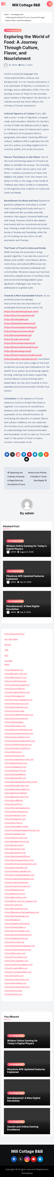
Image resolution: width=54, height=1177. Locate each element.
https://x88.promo (13, 752)
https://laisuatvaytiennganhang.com (21, 912)
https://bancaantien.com (16, 707)
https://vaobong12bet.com (17, 737)
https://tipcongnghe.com (16, 960)
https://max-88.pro (13, 822)
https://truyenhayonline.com (17, 972)
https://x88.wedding (13, 722)
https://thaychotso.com (15, 837)
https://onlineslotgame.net (17, 685)
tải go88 (8, 660)
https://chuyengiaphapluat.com (19, 875)
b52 (6, 655)
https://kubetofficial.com (16, 811)
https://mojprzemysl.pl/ (17, 339)
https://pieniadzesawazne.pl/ (19, 323)
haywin (7, 644)
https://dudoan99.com (15, 778)
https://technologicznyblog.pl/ (20, 327)
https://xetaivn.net (13, 994)
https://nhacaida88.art (15, 774)
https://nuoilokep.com (14, 834)
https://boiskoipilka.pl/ (16, 319)
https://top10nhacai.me (15, 681)
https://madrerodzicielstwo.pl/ (20, 359)
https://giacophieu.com (15, 897)
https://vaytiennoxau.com (16, 979)
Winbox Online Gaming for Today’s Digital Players (22, 1042)
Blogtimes (41, 1169)
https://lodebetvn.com (15, 815)
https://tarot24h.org (14, 942)
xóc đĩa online (11, 639)
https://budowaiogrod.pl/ (17, 351)
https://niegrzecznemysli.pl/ (19, 331)
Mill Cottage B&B (26, 5)
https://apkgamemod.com (16, 841)
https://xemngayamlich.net (17, 987)
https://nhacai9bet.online (16, 826)
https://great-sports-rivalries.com (20, 901)
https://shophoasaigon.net (17, 930)
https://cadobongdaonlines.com (19, 740)
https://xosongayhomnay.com (18, 733)
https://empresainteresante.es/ (21, 347)
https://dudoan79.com (15, 770)
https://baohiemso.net (15, 852)
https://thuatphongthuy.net (17, 949)
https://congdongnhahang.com (19, 878)
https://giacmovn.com (14, 893)
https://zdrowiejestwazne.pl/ (19, 343)
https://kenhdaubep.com (16, 908)
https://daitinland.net (14, 889)
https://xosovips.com (14, 755)
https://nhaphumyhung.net (17, 923)
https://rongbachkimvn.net (17, 692)
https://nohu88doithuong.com (18, 714)
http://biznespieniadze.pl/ (18, 335)
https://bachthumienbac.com (18, 729)
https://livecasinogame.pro (17, 807)
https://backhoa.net (14, 845)
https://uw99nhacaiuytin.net (18, 744)
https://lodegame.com (15, 819)
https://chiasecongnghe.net (17, 871)
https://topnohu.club (14, 711)
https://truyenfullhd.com (16, 968)
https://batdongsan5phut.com (19, 860)
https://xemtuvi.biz (13, 990)
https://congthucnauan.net (17, 886)
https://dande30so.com (15, 763)
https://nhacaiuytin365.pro (17, 748)
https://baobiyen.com (14, 848)
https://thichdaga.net (14, 696)
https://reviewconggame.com (18, 699)
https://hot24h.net (13, 904)
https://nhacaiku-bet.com (16, 785)
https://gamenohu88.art (15, 793)
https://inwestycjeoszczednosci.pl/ (23, 355)
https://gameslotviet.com (16, 796)
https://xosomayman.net (16, 718)
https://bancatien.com (15, 726)
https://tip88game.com (15, 767)
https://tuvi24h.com (13, 975)
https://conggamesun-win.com (19, 759)
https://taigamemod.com (16, 938)
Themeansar (27, 1173)
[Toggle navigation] (3, 3)
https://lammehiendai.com (16, 916)
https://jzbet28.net (13, 804)
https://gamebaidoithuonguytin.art (21, 781)
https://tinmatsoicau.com (16, 703)
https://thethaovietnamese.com (19, 945)
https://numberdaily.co (15, 927)
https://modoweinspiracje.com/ (21, 311)
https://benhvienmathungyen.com (20, 863)
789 (6, 650)
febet (7, 664)
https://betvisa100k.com (16, 867)
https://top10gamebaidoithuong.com (22, 830)
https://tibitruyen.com (14, 953)
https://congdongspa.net (16, 882)
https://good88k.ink (13, 800)
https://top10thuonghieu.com (18, 964)
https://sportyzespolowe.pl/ (19, 315)
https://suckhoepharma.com (18, 934)
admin (14, 65)
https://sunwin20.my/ (14, 633)
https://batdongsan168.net (17, 856)
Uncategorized (13, 30)
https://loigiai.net (12, 919)
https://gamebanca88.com (17, 789)
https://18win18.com (13, 670)
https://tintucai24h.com (15, 957)
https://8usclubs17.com (15, 677)
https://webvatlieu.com (15, 983)
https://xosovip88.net (14, 688)
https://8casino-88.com (15, 673)
